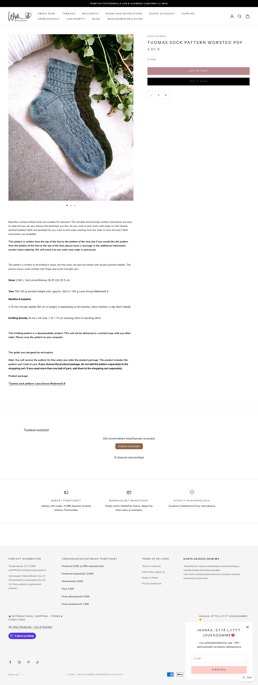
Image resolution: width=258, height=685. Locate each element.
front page (46, 13)
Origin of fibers (150, 577)
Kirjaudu (219, 669)
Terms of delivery (151, 566)
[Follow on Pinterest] (28, 662)
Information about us (153, 572)
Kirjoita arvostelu (129, 446)
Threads (68, 13)
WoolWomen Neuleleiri (125, 19)
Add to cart (198, 70)
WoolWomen (156, 36)
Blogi (96, 19)
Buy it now (198, 81)
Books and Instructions (124, 13)
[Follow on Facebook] (10, 662)
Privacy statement (151, 583)
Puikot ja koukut (162, 13)
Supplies (188, 13)
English (13, 674)
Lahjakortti (76, 19)
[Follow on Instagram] (19, 662)
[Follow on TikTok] (37, 662)
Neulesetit (90, 13)
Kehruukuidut (49, 19)
